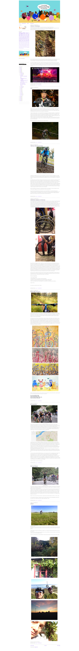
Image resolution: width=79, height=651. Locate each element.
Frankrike (26, 42)
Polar (23, 39)
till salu (25, 47)
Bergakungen (25, 38)
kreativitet (20, 38)
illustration (22, 33)
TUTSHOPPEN (32, 23)
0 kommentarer (39, 196)
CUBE (27, 33)
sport (28, 46)
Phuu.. (31, 88)
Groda (23, 43)
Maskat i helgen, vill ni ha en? (35, 291)
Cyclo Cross (25, 34)
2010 (20, 100)
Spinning (20, 34)
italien (19, 35)
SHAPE (28, 23)
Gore (27, 38)
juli (20, 88)
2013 (20, 97)
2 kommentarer (39, 142)
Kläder (28, 43)
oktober (21, 75)
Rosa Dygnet (27, 39)
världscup (22, 35)
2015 (20, 72)
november (21, 74)
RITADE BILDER (24, 23)
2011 (20, 99)
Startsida (45, 645)
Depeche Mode (20, 42)
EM (22, 42)
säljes (21, 47)
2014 (20, 96)
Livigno (28, 34)
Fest (24, 42)
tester (23, 47)
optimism (24, 46)
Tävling (20, 32)
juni (20, 89)
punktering (26, 46)
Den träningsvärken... (33, 404)
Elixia (23, 42)
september (21, 86)
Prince (25, 39)
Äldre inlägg (58, 645)
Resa (25, 33)
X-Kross (26, 35)
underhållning (28, 47)
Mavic (22, 34)
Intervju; (27, 43)
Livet (27, 32)
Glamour (20, 43)
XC (19, 33)
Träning (23, 32)
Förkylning (28, 42)
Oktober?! (32, 503)
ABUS (22, 38)
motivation (22, 46)
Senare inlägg (32, 645)
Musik (24, 35)
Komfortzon (21, 39)
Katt (19, 39)
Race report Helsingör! (34, 466)
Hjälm (25, 43)
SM (28, 33)
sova (27, 46)
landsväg (28, 35)
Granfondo (22, 43)
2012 (20, 98)
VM (23, 34)
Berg (23, 38)
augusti (21, 87)
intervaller (20, 46)
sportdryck (20, 47)
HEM (20, 23)
